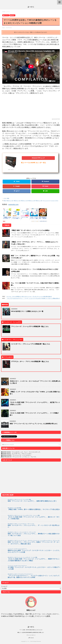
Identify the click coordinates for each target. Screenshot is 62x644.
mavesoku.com (13, 204)
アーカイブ (4, 586)
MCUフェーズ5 (39, 200)
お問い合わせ (31, 637)
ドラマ (5, 198)
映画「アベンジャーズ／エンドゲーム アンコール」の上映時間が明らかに (34, 423)
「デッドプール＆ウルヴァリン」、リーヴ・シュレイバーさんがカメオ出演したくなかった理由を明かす (33, 298)
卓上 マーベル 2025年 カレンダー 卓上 (33, 162)
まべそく (31, 7)
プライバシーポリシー (31, 635)
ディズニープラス (54, 200)
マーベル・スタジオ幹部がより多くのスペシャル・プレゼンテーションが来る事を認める (29, 296)
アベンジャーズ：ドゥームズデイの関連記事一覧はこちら (30, 326)
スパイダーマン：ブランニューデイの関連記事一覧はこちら (30, 344)
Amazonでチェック (38, 157)
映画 (8, 198)
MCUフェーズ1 (10, 200)
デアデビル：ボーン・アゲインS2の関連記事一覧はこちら (30, 361)
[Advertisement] (31, 106)
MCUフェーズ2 (17, 200)
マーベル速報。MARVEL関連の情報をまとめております (31, 629)
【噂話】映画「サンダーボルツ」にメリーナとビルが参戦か (30, 230)
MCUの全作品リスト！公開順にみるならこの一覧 (27, 311)
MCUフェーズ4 (31, 200)
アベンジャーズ (46, 200)
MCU (5, 200)
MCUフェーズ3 (24, 200)
